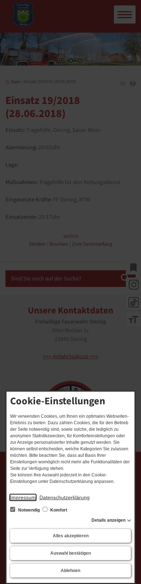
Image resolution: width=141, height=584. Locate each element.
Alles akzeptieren (71, 535)
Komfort (58, 510)
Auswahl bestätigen (70, 553)
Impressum (23, 497)
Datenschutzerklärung (64, 497)
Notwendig (29, 510)
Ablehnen (70, 570)
